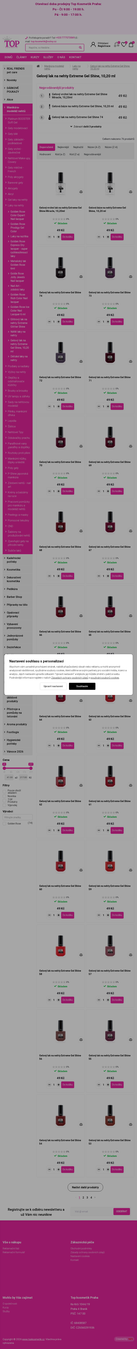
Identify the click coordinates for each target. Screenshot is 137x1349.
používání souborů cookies (105, 677)
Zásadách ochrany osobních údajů (69, 677)
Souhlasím (82, 686)
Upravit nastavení (53, 686)
